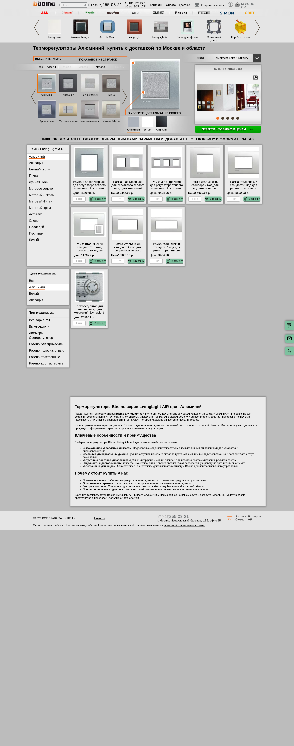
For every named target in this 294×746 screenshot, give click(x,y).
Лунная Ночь (46, 121)
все (41, 66)
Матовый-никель (89, 121)
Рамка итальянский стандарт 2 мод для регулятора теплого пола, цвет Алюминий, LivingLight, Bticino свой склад (205, 189)
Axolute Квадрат (81, 37)
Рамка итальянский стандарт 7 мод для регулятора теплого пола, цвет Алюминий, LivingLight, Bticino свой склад (166, 252)
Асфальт (35, 214)
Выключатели (39, 326)
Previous (36, 27)
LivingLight (134, 37)
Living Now (54, 37)
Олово (34, 220)
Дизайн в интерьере (228, 68)
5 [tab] (238, 118)
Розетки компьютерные (46, 363)
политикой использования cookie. (184, 525)
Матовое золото (68, 121)
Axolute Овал (107, 37)
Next (257, 27)
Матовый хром (40, 208)
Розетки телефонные (44, 357)
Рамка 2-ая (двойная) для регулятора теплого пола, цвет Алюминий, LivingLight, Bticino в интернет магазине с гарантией (127, 189)
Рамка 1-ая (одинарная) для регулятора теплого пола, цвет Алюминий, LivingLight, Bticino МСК (89, 186)
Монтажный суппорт (214, 39)
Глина (111, 95)
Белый (147, 130)
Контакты (156, 4)
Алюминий (47, 95)
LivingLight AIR (160, 37)
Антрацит (68, 95)
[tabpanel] (228, 98)
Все (32, 280)
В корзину (100, 198)
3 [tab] (228, 118)
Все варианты (39, 320)
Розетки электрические (46, 344)
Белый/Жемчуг (90, 95)
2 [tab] (223, 118)
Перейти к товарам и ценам (224, 129)
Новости (99, 518)
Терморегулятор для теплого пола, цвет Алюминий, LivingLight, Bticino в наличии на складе (89, 313)
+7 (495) (106, 5)
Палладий (36, 227)
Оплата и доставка (178, 4)
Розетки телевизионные (46, 350)
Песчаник (36, 233)
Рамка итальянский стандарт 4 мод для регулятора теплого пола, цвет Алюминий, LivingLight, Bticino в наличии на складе (128, 252)
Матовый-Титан (111, 121)
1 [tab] (218, 118)
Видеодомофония (187, 37)
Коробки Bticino (240, 37)
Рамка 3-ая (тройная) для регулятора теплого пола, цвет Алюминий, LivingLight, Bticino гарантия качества (166, 188)
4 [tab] (233, 118)
